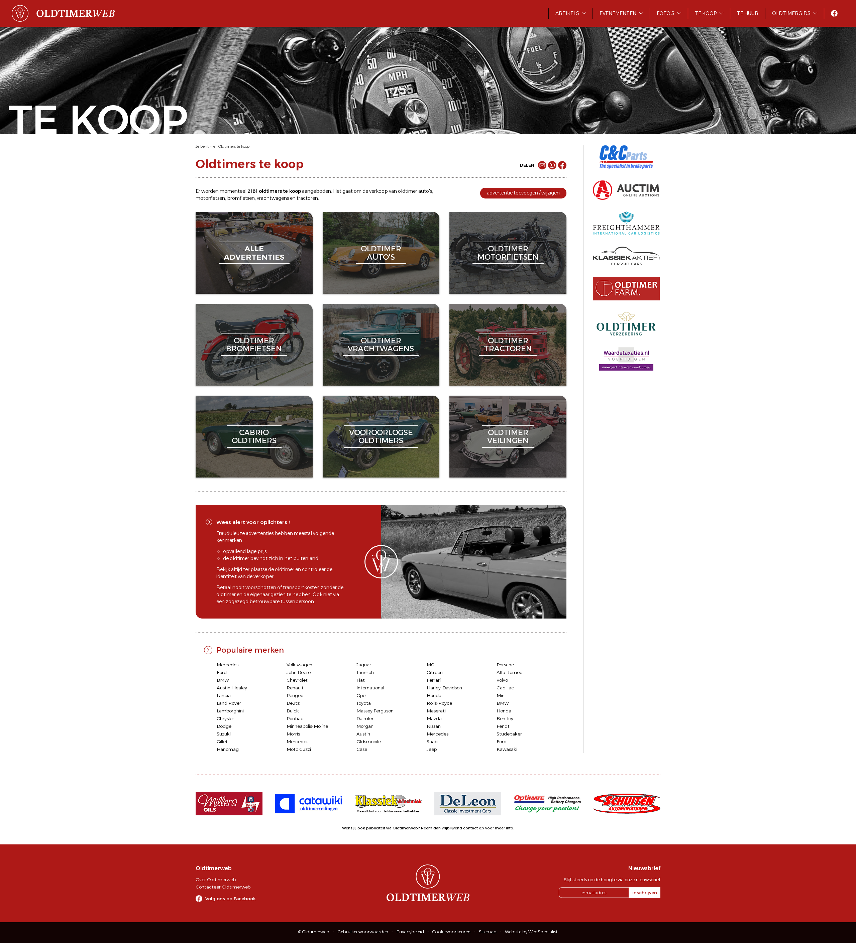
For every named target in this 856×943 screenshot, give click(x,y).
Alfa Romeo (509, 672)
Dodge (224, 726)
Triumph (365, 672)
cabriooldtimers (254, 436)
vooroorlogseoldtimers (381, 436)
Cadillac (505, 687)
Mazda (434, 718)
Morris (293, 733)
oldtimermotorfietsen (508, 253)
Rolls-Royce (439, 703)
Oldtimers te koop (233, 146)
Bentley (505, 718)
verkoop (378, 191)
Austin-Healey (232, 687)
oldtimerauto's (381, 253)
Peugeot (296, 695)
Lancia (224, 695)
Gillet (222, 741)
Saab (432, 741)
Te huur (747, 13)
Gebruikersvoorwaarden (363, 931)
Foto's (665, 13)
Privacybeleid (410, 931)
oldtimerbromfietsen (254, 345)
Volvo (502, 680)
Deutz (293, 703)
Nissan (434, 726)
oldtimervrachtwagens (381, 345)
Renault (295, 687)
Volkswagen (299, 664)
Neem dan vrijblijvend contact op (452, 828)
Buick (293, 710)
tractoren (307, 198)
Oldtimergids (791, 13)
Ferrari (434, 680)
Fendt (503, 726)
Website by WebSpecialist (531, 931)
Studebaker (509, 733)
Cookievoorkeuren (451, 931)
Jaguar (363, 664)
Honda (434, 695)
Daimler (364, 718)
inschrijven (644, 892)
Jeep (432, 749)
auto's (425, 191)
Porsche (505, 664)
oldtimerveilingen (508, 436)
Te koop (706, 13)
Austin (363, 733)
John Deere (299, 672)
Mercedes (227, 664)
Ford (222, 672)
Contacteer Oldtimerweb (223, 887)
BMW (223, 680)
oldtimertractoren (508, 345)
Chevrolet (297, 680)
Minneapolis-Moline (307, 726)
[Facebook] (562, 165)
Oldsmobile (368, 741)
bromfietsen (241, 198)
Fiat (360, 680)
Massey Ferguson (375, 710)
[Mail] (542, 165)
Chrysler (225, 718)
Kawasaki (507, 749)
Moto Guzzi (299, 749)
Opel (361, 695)
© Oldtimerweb (313, 931)
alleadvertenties (254, 253)
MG (430, 664)
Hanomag (228, 749)
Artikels (567, 13)
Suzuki (224, 733)
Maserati (436, 710)
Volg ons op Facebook (230, 898)
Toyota (363, 703)
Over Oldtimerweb (216, 879)
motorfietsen (210, 198)
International (370, 687)
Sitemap (488, 931)
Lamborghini (230, 710)
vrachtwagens (273, 198)
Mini (501, 695)
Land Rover (229, 703)
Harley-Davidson (444, 687)
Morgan (364, 726)
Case (361, 749)
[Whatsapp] (552, 165)
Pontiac (295, 718)
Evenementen (618, 13)
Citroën (435, 672)
